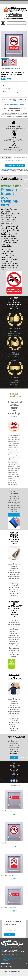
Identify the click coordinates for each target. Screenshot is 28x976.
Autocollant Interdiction (14, 165)
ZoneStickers (4, 973)
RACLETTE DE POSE (14, 515)
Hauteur (5, 83)
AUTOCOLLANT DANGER (14, 765)
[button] (17, 85)
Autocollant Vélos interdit (8, 843)
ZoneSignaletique (15, 971)
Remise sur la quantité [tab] (14, 160)
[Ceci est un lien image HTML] (11, 780)
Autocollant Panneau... (7, 875)
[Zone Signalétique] (14, 9)
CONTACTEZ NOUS (15, 758)
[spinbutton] (10, 85)
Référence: (4, 68)
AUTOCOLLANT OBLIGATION (14, 770)
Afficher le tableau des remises (14, 104)
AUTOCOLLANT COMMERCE (14, 775)
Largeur (5, 88)
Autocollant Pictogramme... (9, 811)
